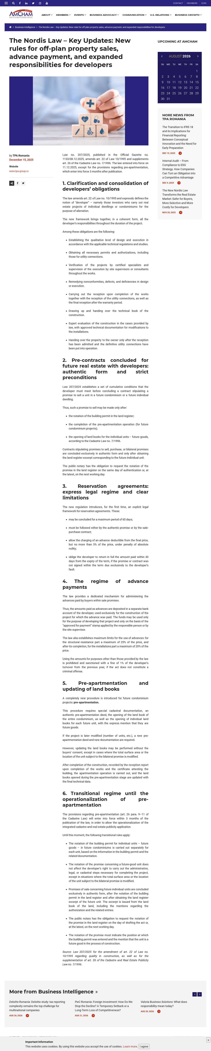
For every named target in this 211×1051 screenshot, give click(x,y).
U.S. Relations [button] (160, 14)
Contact (178, 3)
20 (185, 88)
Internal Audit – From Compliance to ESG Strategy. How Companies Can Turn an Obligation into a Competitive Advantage (178, 169)
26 (179, 93)
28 (191, 93)
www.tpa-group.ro (19, 171)
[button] (194, 994)
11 (174, 82)
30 (162, 99)
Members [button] (62, 14)
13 (185, 82)
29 (197, 93)
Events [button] (79, 14)
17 (168, 88)
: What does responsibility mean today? (164, 1004)
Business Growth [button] (187, 14)
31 (168, 99)
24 (168, 93)
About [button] (46, 14)
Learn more (130, 1046)
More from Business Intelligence (51, 992)
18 (174, 88)
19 (179, 88)
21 (191, 88)
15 (197, 82)
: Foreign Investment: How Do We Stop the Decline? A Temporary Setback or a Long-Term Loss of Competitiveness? (104, 1006)
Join (203, 3)
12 (179, 82)
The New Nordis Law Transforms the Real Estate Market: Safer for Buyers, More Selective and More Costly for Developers (179, 199)
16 (162, 88)
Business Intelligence (25, 27)
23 (162, 93)
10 (168, 82)
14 (191, 82)
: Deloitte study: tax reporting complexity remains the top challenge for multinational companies (37, 1006)
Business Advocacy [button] (103, 14)
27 (185, 93)
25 (174, 93)
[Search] (13, 3)
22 (197, 88)
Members (192, 3)
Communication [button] (133, 14)
